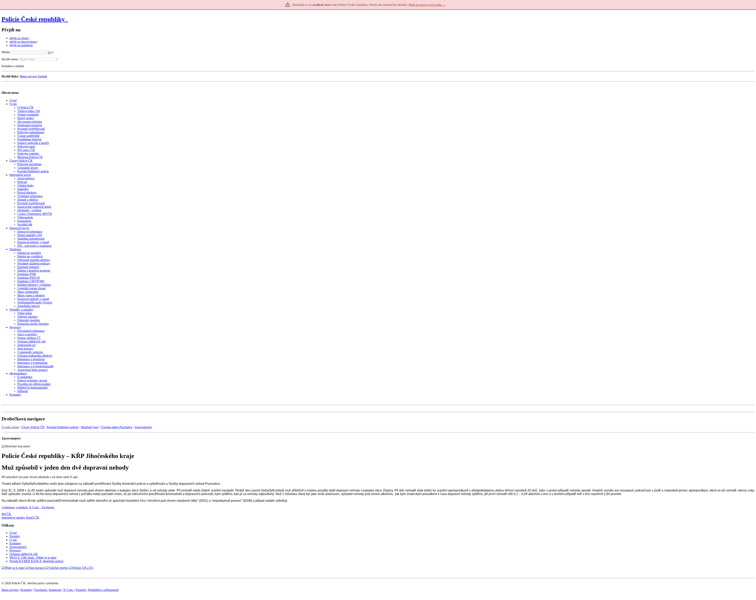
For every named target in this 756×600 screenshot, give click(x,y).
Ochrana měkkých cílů (23, 554)
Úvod (13, 532)
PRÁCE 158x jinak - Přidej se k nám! (33, 557)
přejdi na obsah (18, 38)
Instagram (55, 590)
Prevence (15, 550)
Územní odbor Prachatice (116, 427)
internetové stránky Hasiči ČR (20, 517)
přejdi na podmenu (21, 45)
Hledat (6, 52)
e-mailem (22, 507)
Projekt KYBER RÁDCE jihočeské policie (36, 561)
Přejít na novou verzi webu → (427, 4)
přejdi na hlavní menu (22, 41)
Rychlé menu (10, 59)
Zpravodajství (143, 427)
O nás (13, 539)
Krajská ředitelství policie (62, 427)
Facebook (48, 507)
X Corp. (34, 507)
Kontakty (15, 543)
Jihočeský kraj (89, 427)
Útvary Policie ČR (32, 427)
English (42, 76)
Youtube (81, 590)
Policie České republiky (33, 19)
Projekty (14, 536)
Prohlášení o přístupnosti (103, 590)
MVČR (6, 514)
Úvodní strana (10, 427)
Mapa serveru (28, 76)
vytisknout (8, 507)
